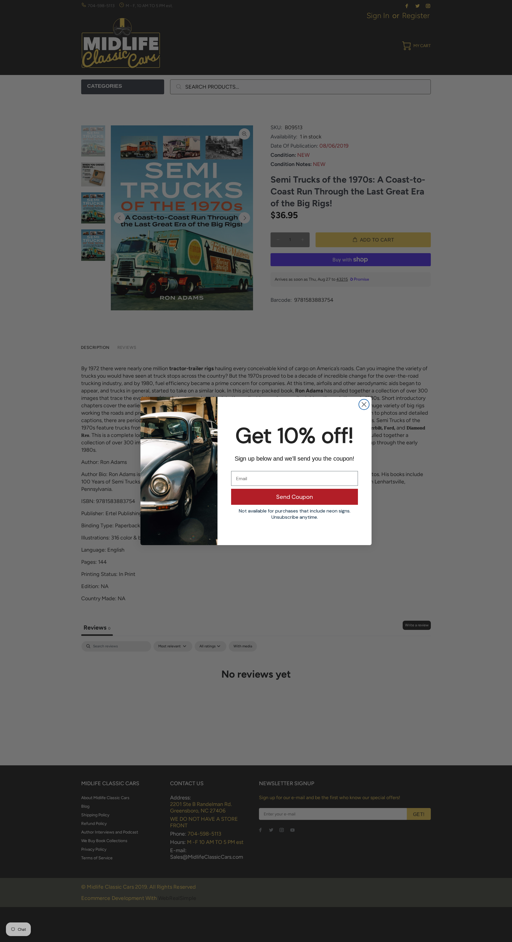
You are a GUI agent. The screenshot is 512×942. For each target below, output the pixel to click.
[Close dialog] (364, 404)
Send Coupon (294, 497)
